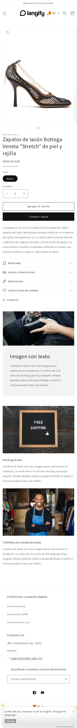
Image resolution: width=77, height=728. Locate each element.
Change (10, 721)
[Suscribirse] (66, 679)
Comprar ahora (38, 216)
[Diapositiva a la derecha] (46, 128)
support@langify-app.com (27, 658)
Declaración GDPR (17, 614)
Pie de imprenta (16, 606)
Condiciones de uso (18, 622)
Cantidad (7, 186)
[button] (4, 13)
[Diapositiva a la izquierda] (31, 128)
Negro (10, 178)
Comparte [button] (12, 299)
